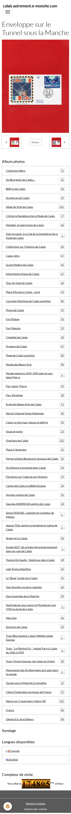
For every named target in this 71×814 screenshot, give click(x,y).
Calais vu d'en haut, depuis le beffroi (35, 422)
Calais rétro (35, 255)
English (13, 759)
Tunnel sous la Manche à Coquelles (35, 683)
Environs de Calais (35, 627)
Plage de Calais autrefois (35, 355)
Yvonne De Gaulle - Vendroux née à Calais (35, 560)
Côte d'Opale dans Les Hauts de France (35, 692)
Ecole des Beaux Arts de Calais (35, 404)
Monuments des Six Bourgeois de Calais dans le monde (35, 672)
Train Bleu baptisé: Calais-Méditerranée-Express (35, 637)
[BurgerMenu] (7, 12)
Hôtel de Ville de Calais (35, 207)
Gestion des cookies (35, 809)
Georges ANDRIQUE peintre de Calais (35, 503)
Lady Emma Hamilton (35, 569)
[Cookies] (7, 806)
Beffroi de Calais (35, 188)
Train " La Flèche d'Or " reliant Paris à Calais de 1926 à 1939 (35, 650)
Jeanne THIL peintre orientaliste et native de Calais (35, 527)
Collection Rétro (35, 170)
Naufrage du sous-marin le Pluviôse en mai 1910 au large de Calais (35, 607)
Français (14, 750)
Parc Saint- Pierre (35, 386)
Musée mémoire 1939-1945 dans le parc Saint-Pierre (35, 375)
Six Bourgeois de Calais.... (35, 179)
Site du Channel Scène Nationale (35, 413)
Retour (35, 142)
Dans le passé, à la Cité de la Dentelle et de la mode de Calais (35, 235)
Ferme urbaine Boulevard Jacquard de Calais (35, 458)
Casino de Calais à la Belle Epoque (35, 485)
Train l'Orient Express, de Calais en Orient (35, 661)
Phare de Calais (35, 310)
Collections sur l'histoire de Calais (35, 246)
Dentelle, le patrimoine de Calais (35, 225)
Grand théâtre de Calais (35, 264)
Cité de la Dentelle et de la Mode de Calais (35, 216)
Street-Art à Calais (35, 538)
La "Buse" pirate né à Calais (35, 578)
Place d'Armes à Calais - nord (35, 292)
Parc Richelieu (35, 395)
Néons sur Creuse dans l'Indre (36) (35, 701)
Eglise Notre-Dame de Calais (35, 273)
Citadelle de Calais (35, 337)
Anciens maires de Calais (35, 494)
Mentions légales (35, 803)
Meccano (35, 617)
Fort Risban (35, 319)
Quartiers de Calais (35, 440)
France (35, 710)
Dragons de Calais (35, 346)
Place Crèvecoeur (35, 449)
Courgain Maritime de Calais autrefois (35, 301)
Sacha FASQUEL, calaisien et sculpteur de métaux (35, 514)
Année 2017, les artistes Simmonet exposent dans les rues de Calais (35, 549)
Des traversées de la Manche (35, 596)
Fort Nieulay (35, 328)
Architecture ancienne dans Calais (35, 467)
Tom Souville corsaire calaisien (35, 587)
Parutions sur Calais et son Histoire (35, 476)
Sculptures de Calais (35, 197)
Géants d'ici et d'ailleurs (35, 719)
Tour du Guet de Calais (35, 283)
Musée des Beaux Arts (35, 364)
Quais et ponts (35, 431)
